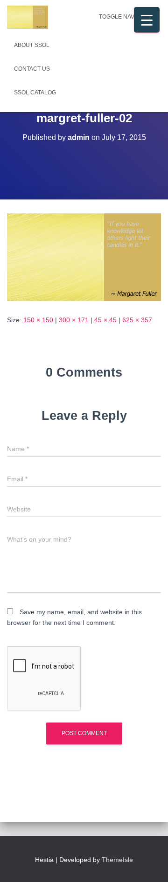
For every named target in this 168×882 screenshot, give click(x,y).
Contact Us (32, 69)
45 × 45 (105, 320)
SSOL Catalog (35, 92)
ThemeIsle (117, 859)
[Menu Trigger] (147, 20)
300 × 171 (74, 320)
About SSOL (31, 45)
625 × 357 (137, 320)
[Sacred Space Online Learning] (31, 17)
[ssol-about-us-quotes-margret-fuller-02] (84, 256)
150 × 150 (38, 320)
